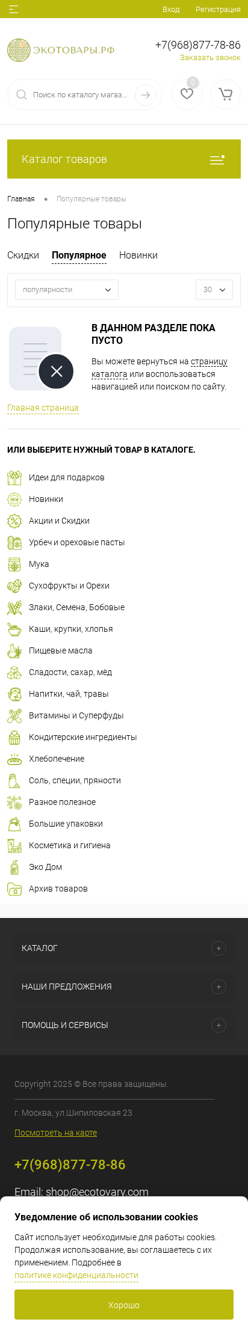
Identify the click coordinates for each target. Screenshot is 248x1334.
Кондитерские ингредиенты (83, 737)
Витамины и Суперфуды (76, 715)
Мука (39, 564)
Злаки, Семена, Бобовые (77, 607)
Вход (171, 9)
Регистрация (218, 9)
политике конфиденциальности (76, 1275)
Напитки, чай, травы (69, 694)
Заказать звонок (210, 57)
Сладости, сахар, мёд (70, 672)
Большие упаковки (66, 823)
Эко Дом (45, 867)
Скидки (23, 255)
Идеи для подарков (67, 477)
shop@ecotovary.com (97, 1192)
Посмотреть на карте (55, 1132)
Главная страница (43, 407)
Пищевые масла (61, 650)
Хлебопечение (56, 758)
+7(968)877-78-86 (198, 44)
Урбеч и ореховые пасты (77, 542)
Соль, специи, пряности (75, 780)
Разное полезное (62, 802)
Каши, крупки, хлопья (71, 629)
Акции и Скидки (59, 520)
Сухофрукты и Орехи (69, 585)
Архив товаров (58, 888)
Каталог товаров (64, 159)
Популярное (79, 255)
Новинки (138, 255)
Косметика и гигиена (70, 845)
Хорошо (124, 1305)
